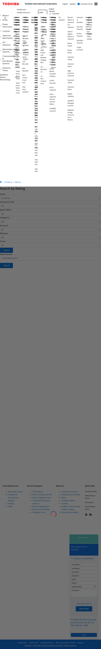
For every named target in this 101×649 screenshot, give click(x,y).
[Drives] (0, 20)
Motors (18, 182)
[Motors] (0, 15)
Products (8, 182)
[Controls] (0, 31)
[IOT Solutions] (0, 43)
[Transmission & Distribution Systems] (0, 60)
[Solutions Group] (0, 69)
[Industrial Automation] (0, 36)
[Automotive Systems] (0, 50)
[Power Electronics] (0, 25)
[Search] (45, 12)
